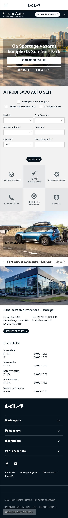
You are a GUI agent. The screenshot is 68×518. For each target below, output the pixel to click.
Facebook (7, 463)
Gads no (7, 139)
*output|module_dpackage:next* (64, 262)
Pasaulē (9, 476)
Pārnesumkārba (11, 127)
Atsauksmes (49, 472)
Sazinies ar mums (46, 14)
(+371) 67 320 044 (47, 316)
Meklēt (32, 159)
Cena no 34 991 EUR (34, 59)
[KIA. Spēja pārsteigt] (14, 406)
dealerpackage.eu (28, 472)
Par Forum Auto (15, 450)
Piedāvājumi (13, 420)
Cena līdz (39, 127)
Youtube (15, 463)
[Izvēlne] (6, 5)
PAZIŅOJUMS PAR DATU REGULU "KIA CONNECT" (31, 506)
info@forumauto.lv (42, 320)
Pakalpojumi (13, 430)
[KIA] (34, 5)
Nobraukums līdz (43, 139)
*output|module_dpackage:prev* (4, 262)
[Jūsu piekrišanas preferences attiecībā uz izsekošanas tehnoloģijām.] (19, 512)
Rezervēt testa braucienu (34, 69)
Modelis (7, 115)
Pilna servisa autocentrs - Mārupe (29, 261)
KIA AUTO (10, 472)
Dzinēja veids (42, 115)
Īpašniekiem (13, 440)
